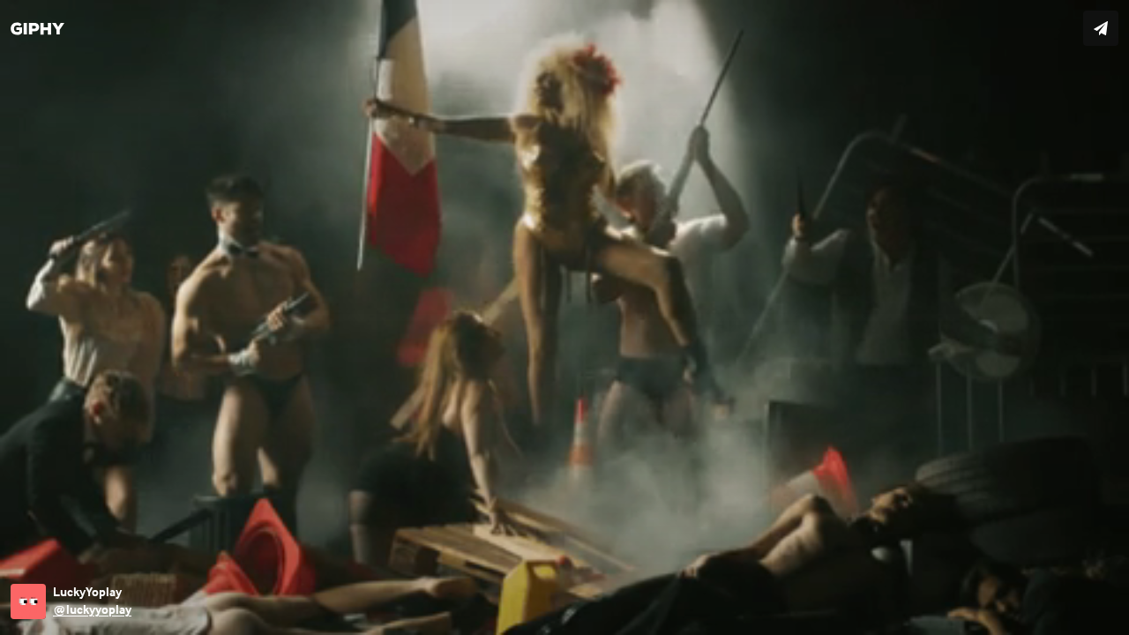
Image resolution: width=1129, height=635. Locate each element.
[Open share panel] (1100, 28)
